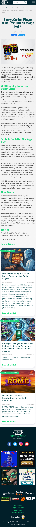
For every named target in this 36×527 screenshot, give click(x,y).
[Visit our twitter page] (15, 444)
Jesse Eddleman (10, 239)
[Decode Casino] (9, 484)
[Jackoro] (27, 466)
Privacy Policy (18, 510)
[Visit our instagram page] (21, 444)
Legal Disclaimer (18, 508)
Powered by (15, 517)
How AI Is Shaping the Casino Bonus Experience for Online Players (15, 276)
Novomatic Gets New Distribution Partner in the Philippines (15, 398)
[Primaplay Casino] (27, 484)
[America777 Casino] (9, 466)
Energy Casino (6, 75)
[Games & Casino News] (18, 340)
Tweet (22, 35)
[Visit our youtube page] (27, 444)
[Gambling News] (18, 270)
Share (14, 35)
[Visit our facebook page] (9, 444)
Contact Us (18, 505)
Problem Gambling (18, 512)
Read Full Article (8, 313)
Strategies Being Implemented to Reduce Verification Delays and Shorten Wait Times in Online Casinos (17, 347)
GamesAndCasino (7, 282)
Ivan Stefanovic (6, 404)
